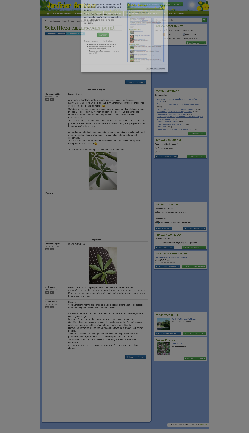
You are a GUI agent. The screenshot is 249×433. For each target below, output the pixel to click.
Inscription (103, 46)
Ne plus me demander (156, 80)
